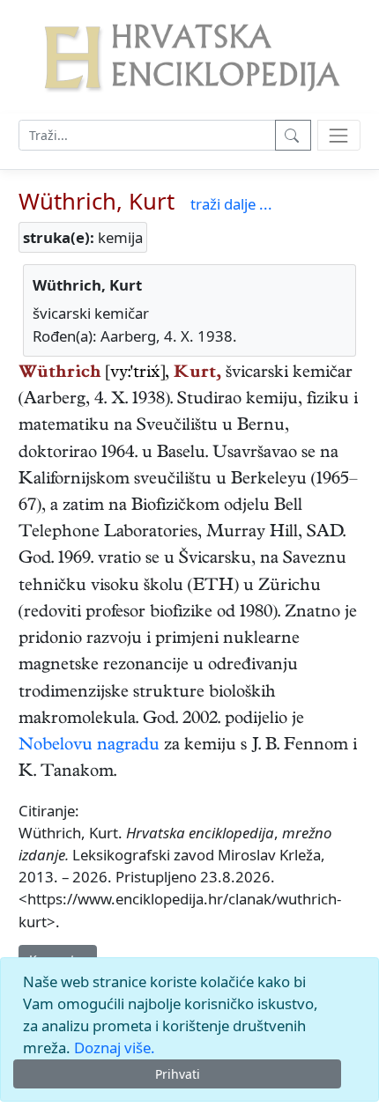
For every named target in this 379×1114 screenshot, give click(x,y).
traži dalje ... (231, 204)
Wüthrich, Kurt (97, 201)
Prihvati (177, 1074)
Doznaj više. (114, 1047)
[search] (338, 135)
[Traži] (293, 135)
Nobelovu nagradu (89, 746)
